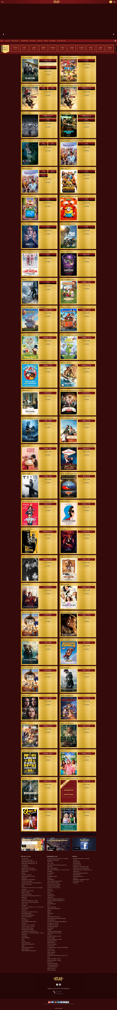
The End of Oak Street (27, 881)
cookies (67, 1000)
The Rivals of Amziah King (28, 929)
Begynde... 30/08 (48, 309)
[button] (3, 34)
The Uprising (24, 936)
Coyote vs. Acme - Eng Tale (28, 924)
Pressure (24, 918)
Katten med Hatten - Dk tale (53, 958)
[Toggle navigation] (114, 2)
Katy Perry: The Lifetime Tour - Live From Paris (32, 907)
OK (24, 846)
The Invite (24, 889)
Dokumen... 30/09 (48, 753)
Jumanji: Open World (52, 966)
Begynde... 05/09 (86, 309)
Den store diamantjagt (52, 926)
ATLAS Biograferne (56, 2)
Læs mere (48, 74)
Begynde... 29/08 (86, 282)
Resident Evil (50, 891)
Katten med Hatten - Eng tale (54, 960)
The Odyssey (25, 865)
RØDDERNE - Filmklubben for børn (81, 879)
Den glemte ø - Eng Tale (53, 924)
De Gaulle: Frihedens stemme (54, 936)
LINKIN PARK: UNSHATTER (28, 944)
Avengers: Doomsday (52, 963)
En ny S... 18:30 (47, 61)
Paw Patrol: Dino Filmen (27, 860)
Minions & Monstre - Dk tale (28, 876)
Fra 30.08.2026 (86, 393)
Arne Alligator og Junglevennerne (29, 931)
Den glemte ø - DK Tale (52, 923)
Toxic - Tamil (25, 903)
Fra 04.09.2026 (86, 531)
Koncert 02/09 (47, 504)
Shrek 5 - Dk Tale (51, 968)
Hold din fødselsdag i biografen (80, 873)
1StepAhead (71, 1003)
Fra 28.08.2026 (47, 393)
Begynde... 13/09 (48, 365)
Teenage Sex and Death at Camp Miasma (31, 882)
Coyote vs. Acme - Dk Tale (28, 926)
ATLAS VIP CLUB (61, 40)
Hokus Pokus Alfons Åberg (28, 915)
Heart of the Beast (26, 942)
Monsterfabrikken (26, 937)
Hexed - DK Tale (51, 950)
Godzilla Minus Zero (52, 941)
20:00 (52, 88)
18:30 (48, 255)
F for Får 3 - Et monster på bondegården (56, 921)
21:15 (52, 144)
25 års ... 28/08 (47, 420)
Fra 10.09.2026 (47, 587)
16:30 (86, 199)
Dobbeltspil (24, 878)
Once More (24, 899)
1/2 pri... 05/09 (86, 642)
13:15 (47, 68)
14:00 (86, 120)
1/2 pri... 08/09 (47, 642)
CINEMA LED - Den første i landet (81, 866)
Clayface (49, 934)
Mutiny (23, 886)
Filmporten (75, 882)
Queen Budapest (25, 949)
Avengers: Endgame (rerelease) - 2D (55, 899)
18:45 (52, 171)
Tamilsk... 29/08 (48, 448)
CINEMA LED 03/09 (48, 531)
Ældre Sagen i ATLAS (78, 881)
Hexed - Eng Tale (51, 952)
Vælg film (7, 40)
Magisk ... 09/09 (86, 614)
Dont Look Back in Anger (27, 928)
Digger (23, 945)
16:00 (86, 171)
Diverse (75, 878)
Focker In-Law (50, 949)
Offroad (23, 941)
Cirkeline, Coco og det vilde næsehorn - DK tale (33, 933)
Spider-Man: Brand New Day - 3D (29, 863)
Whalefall (49, 929)
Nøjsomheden (25, 871)
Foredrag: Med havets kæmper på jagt (56, 918)
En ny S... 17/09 (86, 670)
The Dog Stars (25, 858)
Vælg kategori (14, 40)
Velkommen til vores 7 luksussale (81, 868)
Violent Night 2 (50, 954)
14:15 (43, 144)
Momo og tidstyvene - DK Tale (54, 939)
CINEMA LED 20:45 (86, 116)
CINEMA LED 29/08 (86, 365)
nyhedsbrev (51, 1000)
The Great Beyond (51, 970)
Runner (49, 892)
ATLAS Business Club (78, 876)
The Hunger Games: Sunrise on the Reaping (57, 947)
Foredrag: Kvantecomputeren (54, 931)
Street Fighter (50, 928)
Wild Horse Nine (51, 942)
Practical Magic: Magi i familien (29, 921)
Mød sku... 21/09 (86, 753)
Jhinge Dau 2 (50, 897)
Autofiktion (24, 905)
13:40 (86, 61)
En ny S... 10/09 (86, 559)
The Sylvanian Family (26, 894)
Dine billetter (53, 40)
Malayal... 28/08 (86, 420)
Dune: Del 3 (50, 962)
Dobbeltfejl (24, 934)
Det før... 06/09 (86, 476)
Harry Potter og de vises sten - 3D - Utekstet (32, 887)
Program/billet (24, 40)
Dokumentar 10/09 (47, 559)
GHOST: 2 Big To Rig (26, 884)
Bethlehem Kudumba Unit (28, 891)
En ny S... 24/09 (86, 725)
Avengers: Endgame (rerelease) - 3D (55, 900)
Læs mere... (52, 848)
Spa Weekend (25, 920)
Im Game (24, 910)
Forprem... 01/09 (86, 504)
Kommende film (77, 863)
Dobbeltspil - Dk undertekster (28, 879)
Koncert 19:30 (86, 255)
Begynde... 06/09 (48, 337)
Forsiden (75, 860)
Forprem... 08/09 (86, 587)
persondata (62, 1000)
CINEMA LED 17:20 (86, 88)
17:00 (48, 227)
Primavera (24, 923)
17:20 (43, 171)
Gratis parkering (77, 874)
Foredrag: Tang (51, 945)
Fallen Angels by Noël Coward (29, 950)
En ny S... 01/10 (47, 781)
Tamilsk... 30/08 (48, 476)
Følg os (77, 848)
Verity (48, 915)
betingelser (56, 1000)
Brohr (23, 939)
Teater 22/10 (86, 809)
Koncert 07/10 (47, 809)
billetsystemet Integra (61, 1003)
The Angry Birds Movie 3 (53, 965)
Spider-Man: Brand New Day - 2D (29, 861)
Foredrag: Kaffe (51, 937)
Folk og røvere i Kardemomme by (30, 912)
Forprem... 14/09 (48, 698)
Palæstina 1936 (51, 895)
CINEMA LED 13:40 (47, 116)
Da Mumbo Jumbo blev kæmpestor (30, 902)
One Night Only (25, 866)
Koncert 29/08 (86, 448)
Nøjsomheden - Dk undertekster (29, 870)
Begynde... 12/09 (86, 337)
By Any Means (25, 908)
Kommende (33, 40)
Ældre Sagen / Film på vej (28, 947)
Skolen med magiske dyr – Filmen (30, 900)
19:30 (48, 120)
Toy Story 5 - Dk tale (26, 874)
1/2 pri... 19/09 (86, 698)
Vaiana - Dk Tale (25, 892)
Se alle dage (47, 71)
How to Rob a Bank (52, 944)
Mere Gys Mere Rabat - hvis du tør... (81, 858)
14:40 (86, 144)
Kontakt (46, 40)
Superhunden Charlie (26, 913)
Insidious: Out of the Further (28, 868)
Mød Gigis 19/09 (48, 725)
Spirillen (23, 873)
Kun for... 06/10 (86, 781)
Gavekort (40, 40)
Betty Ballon (50, 913)
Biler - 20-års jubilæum (27, 916)
